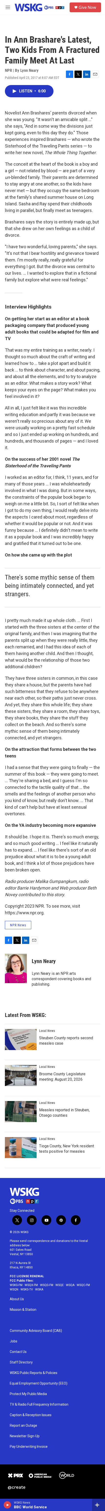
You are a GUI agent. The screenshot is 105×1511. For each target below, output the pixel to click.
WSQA (70, 1285)
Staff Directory (21, 1362)
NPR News (18, 925)
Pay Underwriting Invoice (29, 1447)
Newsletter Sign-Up (25, 1436)
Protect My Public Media (28, 1394)
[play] (7, 1504)
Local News (47, 1031)
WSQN (14, 1289)
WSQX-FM (31, 1285)
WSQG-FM (46, 1285)
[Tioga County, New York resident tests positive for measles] (21, 1147)
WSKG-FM (16, 1285)
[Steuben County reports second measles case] (21, 1039)
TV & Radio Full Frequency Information (39, 1404)
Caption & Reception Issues (31, 1415)
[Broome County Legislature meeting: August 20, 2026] (21, 1075)
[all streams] (98, 1505)
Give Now (87, 7)
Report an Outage (23, 1425)
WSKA (39, 1289)
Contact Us (18, 1352)
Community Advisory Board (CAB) (36, 1331)
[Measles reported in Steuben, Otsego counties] (21, 1111)
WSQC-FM (83, 1285)
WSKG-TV (27, 1289)
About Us (17, 1299)
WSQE (59, 1285)
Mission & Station (23, 1310)
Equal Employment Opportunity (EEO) (38, 1383)
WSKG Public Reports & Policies (33, 1373)
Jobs (13, 1341)
